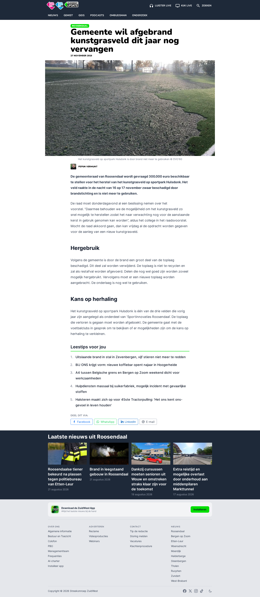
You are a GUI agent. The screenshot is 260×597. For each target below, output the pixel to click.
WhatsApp (107, 422)
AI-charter (54, 560)
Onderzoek (139, 15)
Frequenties (55, 555)
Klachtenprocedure (141, 546)
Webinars (94, 541)
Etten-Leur (177, 541)
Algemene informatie (60, 531)
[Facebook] (184, 591)
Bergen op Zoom (180, 536)
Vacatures (135, 541)
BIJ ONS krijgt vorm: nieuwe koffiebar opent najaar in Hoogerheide (126, 365)
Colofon (52, 541)
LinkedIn (130, 422)
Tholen (175, 565)
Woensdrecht (178, 546)
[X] (190, 591)
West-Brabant (179, 580)
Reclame (94, 531)
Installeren (199, 509)
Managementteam (58, 551)
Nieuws (53, 15)
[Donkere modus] (210, 591)
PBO (50, 546)
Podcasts (97, 15)
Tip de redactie (139, 531)
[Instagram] (196, 591)
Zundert (175, 575)
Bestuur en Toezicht (59, 536)
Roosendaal (80, 25)
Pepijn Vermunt (87, 166)
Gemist (68, 15)
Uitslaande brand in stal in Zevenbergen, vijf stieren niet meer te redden (131, 357)
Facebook (83, 422)
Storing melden (139, 536)
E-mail (150, 422)
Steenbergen (178, 560)
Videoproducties (98, 536)
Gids (82, 15)
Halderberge (178, 555)
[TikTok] (201, 591)
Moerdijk (176, 551)
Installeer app (56, 565)
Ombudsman (118, 15)
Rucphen (176, 570)
